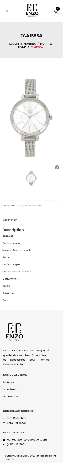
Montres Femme (32, 205)
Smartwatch (11, 389)
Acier (19, 205)
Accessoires (11, 396)
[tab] (9, 220)
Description (9, 220)
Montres (30, 43)
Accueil (14, 43)
